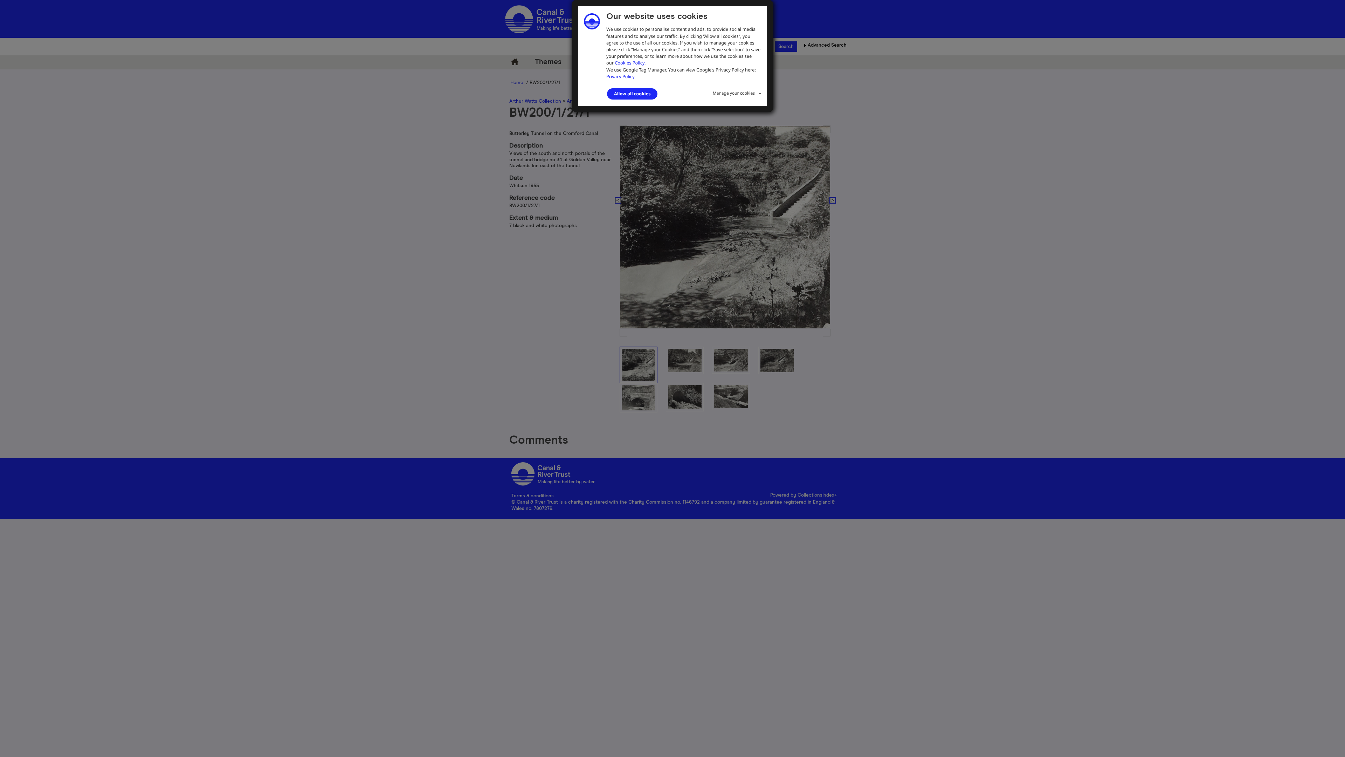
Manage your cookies (734, 93)
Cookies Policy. (630, 63)
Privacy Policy (620, 76)
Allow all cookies (632, 93)
